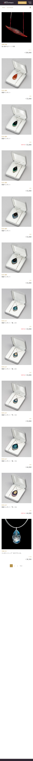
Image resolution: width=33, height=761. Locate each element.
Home (3, 7)
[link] (4, 7)
